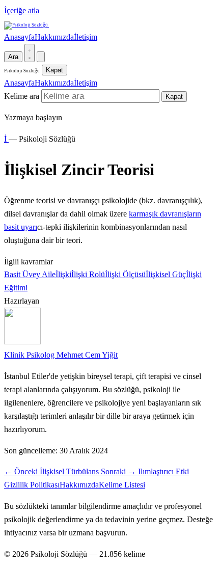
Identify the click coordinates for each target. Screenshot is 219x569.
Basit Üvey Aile (30, 274)
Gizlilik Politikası (32, 484)
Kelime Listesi (122, 484)
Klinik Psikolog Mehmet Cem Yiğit (61, 354)
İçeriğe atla (21, 10)
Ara (13, 57)
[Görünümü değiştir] (29, 53)
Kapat (54, 70)
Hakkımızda (54, 37)
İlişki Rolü (88, 274)
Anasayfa (19, 37)
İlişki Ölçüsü (125, 274)
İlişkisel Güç (166, 274)
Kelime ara (21, 96)
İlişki (63, 274)
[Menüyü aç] (41, 56)
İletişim (85, 37)
